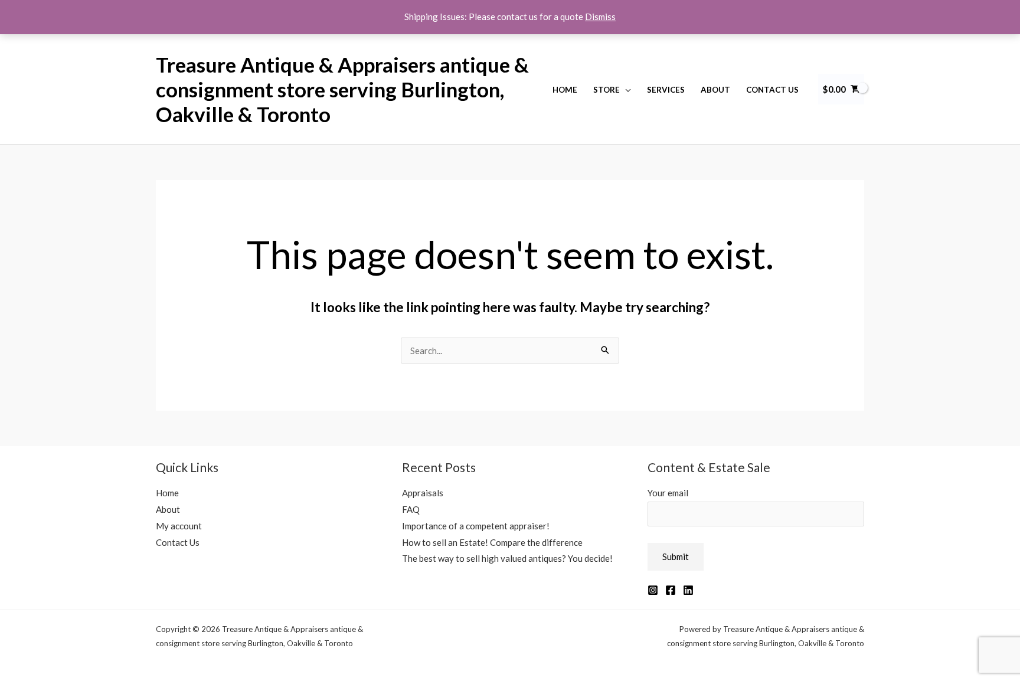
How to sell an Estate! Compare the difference (492, 542)
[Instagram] (653, 590)
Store (606, 89)
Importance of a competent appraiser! (476, 525)
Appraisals (422, 492)
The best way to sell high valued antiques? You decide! (507, 558)
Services (666, 89)
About (715, 89)
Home (564, 89)
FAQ (411, 509)
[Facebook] (670, 590)
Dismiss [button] (600, 16)
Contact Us (772, 89)
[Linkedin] (688, 590)
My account (179, 525)
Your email (668, 492)
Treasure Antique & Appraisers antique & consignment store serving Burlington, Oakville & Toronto (342, 89)
